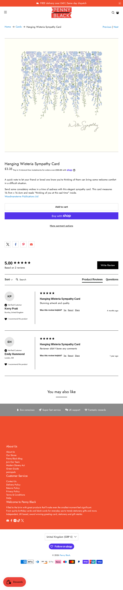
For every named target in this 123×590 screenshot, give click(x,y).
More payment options (61, 226)
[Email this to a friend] (31, 244)
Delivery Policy (13, 484)
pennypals (11, 472)
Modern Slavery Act (15, 465)
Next (116, 27)
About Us (10, 451)
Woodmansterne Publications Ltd (21, 196)
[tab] (92, 280)
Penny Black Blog (14, 458)
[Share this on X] (8, 244)
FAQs (8, 498)
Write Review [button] (108, 265)
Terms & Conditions (15, 494)
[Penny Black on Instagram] (15, 521)
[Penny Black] (61, 12)
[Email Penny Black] (7, 521)
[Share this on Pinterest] (23, 244)
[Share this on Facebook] (15, 244)
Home (8, 27)
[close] (119, 3)
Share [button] (77, 310)
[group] (21, 263)
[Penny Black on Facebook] (11, 521)
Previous (107, 27)
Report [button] (70, 310)
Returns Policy (13, 488)
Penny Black (65, 555)
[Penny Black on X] (22, 521)
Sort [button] (7, 279)
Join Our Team (13, 462)
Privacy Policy (13, 491)
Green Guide (12, 468)
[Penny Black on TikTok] (18, 521)
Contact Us (11, 481)
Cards (19, 27)
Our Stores (11, 455)
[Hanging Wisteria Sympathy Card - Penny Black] (61, 95)
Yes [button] (65, 310)
